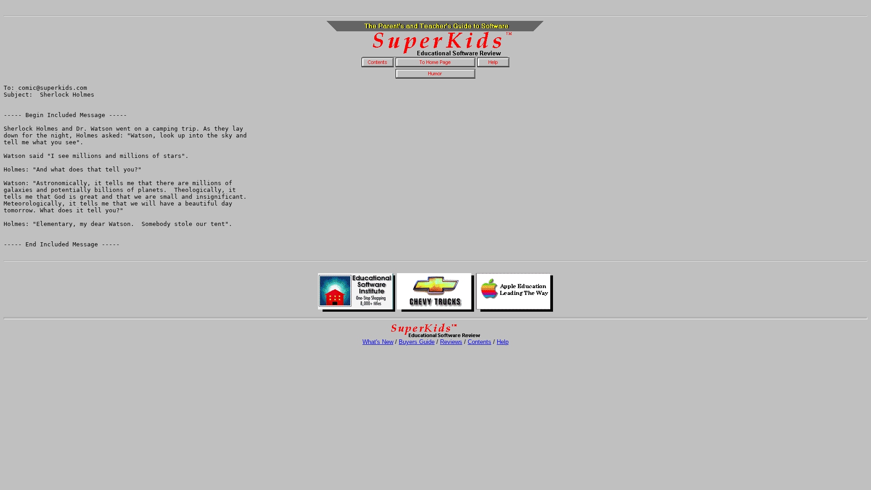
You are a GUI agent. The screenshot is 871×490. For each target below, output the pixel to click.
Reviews (451, 341)
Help (503, 341)
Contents (479, 341)
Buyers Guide (417, 341)
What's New (377, 341)
